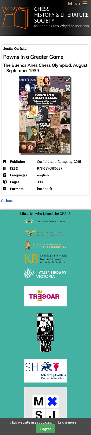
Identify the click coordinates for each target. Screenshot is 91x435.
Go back (7, 200)
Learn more (67, 422)
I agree (45, 428)
